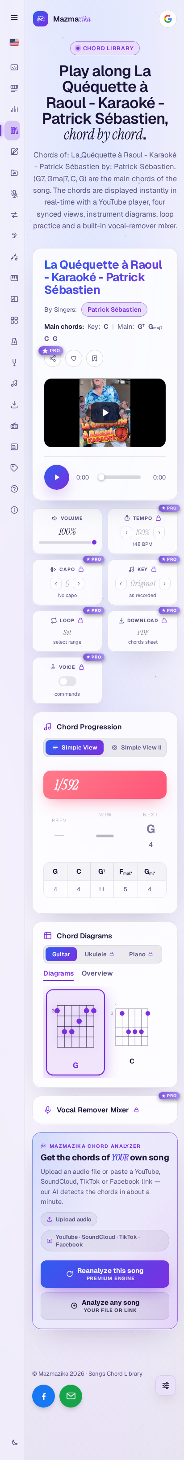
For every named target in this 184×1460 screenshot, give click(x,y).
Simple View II (141, 747)
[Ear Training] (12, 236)
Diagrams (58, 973)
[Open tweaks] (165, 1385)
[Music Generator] (12, 383)
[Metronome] (12, 341)
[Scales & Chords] (12, 257)
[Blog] (12, 447)
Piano (137, 954)
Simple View (79, 747)
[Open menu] (12, 17)
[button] (75, 1032)
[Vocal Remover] (12, 194)
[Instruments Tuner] (12, 362)
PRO (55, 351)
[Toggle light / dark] (12, 1443)
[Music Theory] (12, 299)
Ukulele (96, 954)
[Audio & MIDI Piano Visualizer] (12, 67)
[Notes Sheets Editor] (12, 151)
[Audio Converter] (12, 215)
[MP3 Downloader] (12, 404)
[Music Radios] (12, 426)
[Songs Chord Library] (12, 130)
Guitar (61, 954)
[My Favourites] (94, 358)
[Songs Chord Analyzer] (12, 109)
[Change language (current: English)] (12, 42)
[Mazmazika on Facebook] (43, 1396)
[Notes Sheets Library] (12, 173)
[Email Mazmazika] (70, 1396)
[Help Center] (12, 489)
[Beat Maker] (12, 320)
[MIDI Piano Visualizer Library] (12, 88)
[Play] (105, 413)
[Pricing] (12, 468)
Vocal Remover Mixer (93, 1110)
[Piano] (12, 278)
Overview (97, 973)
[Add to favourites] (73, 358)
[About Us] (12, 510)
